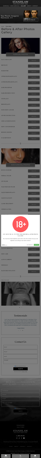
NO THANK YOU (30, 244)
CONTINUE (36, 244)
